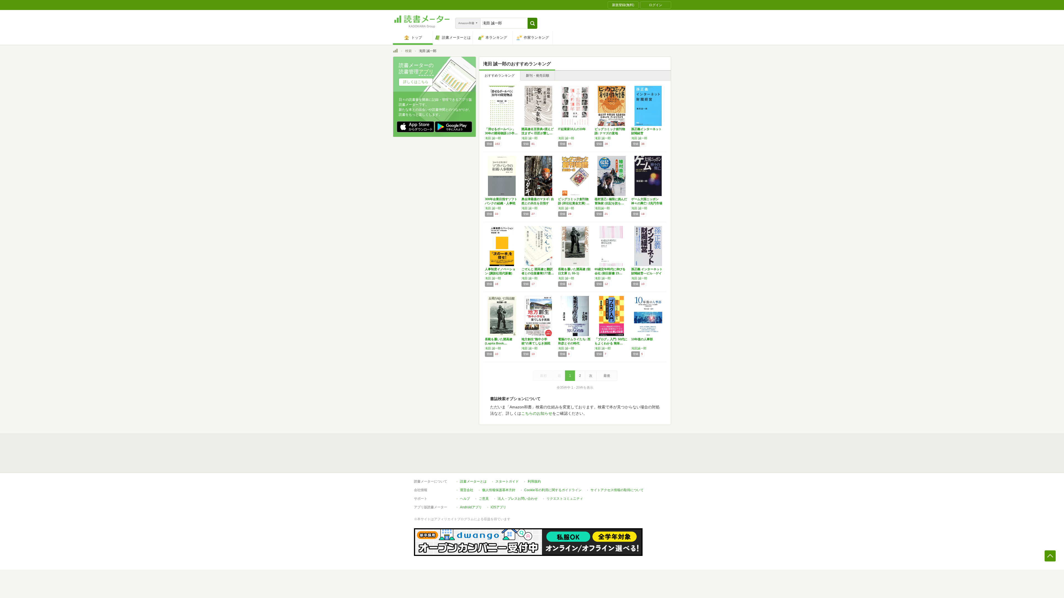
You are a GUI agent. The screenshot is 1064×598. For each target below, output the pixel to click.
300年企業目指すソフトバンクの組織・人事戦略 (501, 203)
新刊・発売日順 (537, 76)
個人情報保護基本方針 (498, 490)
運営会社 (466, 490)
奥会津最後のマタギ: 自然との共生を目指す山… (537, 203)
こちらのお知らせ (536, 413)
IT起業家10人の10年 (572, 129)
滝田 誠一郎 (493, 138)
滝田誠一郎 (602, 208)
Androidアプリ (471, 507)
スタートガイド (507, 481)
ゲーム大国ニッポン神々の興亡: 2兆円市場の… (646, 203)
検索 (408, 51)
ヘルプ (465, 498)
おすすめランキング (500, 76)
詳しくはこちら (415, 82)
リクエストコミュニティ (564, 498)
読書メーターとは (473, 481)
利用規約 (534, 481)
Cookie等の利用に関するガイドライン (553, 490)
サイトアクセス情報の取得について (617, 490)
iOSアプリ (498, 507)
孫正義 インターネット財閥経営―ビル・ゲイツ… (647, 273)
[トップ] (395, 51)
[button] (532, 23)
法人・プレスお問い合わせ (518, 498)
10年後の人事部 (642, 339)
